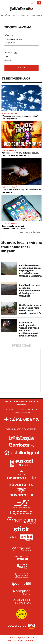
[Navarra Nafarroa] (21, 601)
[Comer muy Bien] (21, 566)
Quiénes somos (20, 401)
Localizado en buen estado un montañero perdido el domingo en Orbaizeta (29, 290)
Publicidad (21, 405)
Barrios (16, 15)
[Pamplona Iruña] (21, 592)
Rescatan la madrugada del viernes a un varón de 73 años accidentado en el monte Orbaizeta (29, 329)
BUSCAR (22, 68)
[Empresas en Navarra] (21, 548)
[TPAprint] (21, 583)
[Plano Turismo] (21, 574)
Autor (6, 56)
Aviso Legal (11, 409)
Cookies (22, 409)
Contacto (33, 401)
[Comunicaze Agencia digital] (21, 419)
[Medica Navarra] (21, 557)
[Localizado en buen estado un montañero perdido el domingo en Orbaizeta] (9, 288)
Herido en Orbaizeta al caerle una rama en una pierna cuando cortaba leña (30, 309)
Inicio (8, 401)
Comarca (25, 15)
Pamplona (5, 15)
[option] (21, 9)
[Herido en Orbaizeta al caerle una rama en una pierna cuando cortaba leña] (9, 308)
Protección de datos (21, 413)
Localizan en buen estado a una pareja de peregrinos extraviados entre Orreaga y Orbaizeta (30, 270)
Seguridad (32, 409)
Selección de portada (13, 39)
